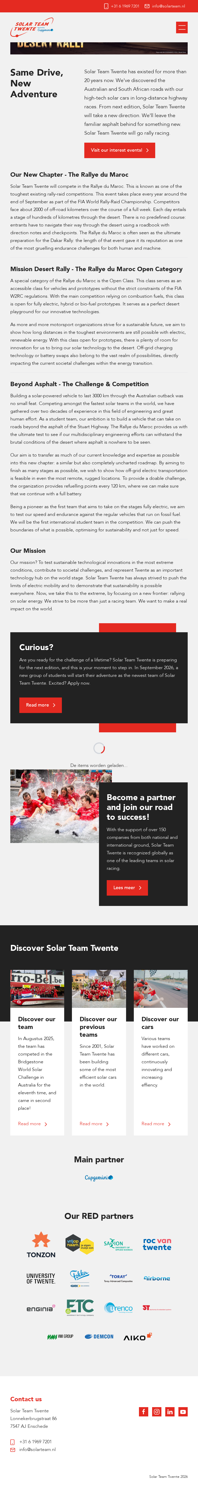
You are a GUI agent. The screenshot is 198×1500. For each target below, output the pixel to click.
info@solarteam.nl (168, 6)
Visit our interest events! (117, 150)
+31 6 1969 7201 (125, 6)
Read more (38, 705)
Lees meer (124, 888)
